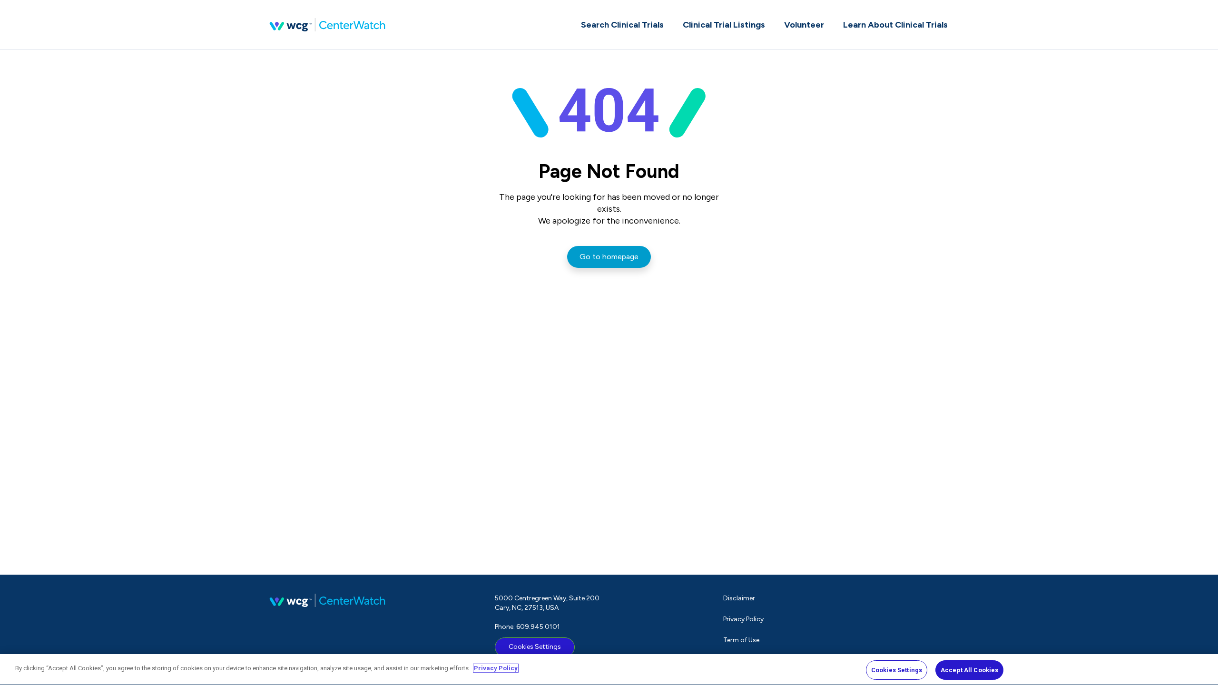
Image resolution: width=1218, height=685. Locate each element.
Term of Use (741, 640)
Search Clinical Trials (622, 25)
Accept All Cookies (969, 670)
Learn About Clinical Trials (895, 25)
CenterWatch (327, 24)
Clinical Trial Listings (724, 25)
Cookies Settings (535, 647)
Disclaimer (739, 598)
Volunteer (804, 25)
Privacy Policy (743, 619)
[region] (609, 669)
